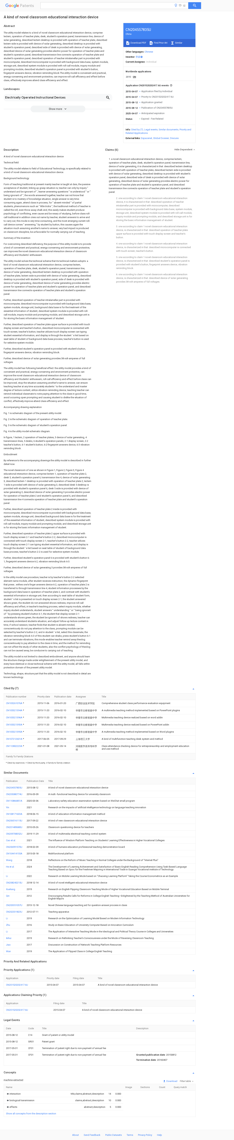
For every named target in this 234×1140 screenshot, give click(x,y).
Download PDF (138, 42)
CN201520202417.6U (17, 984)
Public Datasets (113, 1135)
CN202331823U (14, 911)
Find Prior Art (160, 42)
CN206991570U (14, 847)
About (75, 1135)
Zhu (8, 925)
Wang (9, 860)
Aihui (8, 938)
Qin (8, 895)
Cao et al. (11, 840)
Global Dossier (161, 138)
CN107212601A (14, 739)
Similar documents (168, 129)
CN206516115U (14, 820)
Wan (8, 951)
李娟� (139, 56)
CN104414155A (14, 853)
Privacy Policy (145, 1135)
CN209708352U (14, 833)
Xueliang (10, 889)
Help (159, 1135)
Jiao (8, 944)
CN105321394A (14, 710)
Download (171, 1081)
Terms (130, 1135)
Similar (178, 42)
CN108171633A (14, 814)
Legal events (151, 129)
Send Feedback (92, 1135)
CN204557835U (14, 787)
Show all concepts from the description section (31, 1113)
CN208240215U (14, 882)
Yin (7, 807)
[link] (13, 1093)
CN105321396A (14, 717)
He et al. (10, 866)
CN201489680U (14, 827)
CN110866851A (14, 800)
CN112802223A (14, 746)
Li (7, 876)
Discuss (174, 138)
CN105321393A (14, 724)
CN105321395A (14, 731)
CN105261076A (14, 703)
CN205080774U (14, 794)
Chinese (149, 51)
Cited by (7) (137, 129)
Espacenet (146, 138)
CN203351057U (14, 905)
